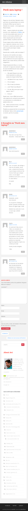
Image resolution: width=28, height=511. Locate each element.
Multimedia (9, 446)
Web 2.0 (8, 452)
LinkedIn (21, 505)
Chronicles (5, 16)
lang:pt (5, 117)
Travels (14, 16)
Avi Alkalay (7, 2)
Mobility (8, 443)
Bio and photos (7, 382)
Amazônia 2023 (10, 483)
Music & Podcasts (10, 466)
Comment (4, 287)
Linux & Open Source (11, 436)
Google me (6, 385)
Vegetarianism (9, 494)
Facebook (7, 505)
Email (2, 311)
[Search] (22, 344)
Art (6, 395)
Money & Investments (11, 463)
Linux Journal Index (12, 439)
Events (10, 16)
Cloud (7, 430)
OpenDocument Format (12, 449)
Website (3, 316)
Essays (7, 417)
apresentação (20, 111)
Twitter (14, 505)
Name (2, 305)
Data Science (9, 433)
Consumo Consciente (11, 407)
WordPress (23, 509)
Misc (7, 460)
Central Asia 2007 (10, 486)
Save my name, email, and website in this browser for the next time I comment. (13, 324)
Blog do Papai (9, 398)
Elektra (20, 32)
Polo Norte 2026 (10, 489)
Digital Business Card (11, 375)
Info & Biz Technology (11, 427)
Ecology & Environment (11, 414)
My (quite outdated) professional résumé (14, 377)
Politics (7, 477)
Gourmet (8, 424)
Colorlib (13, 509)
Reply (23, 139)
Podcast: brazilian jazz (12, 469)
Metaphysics (9, 457)
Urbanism (8, 410)
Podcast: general (10, 472)
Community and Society (12, 404)
